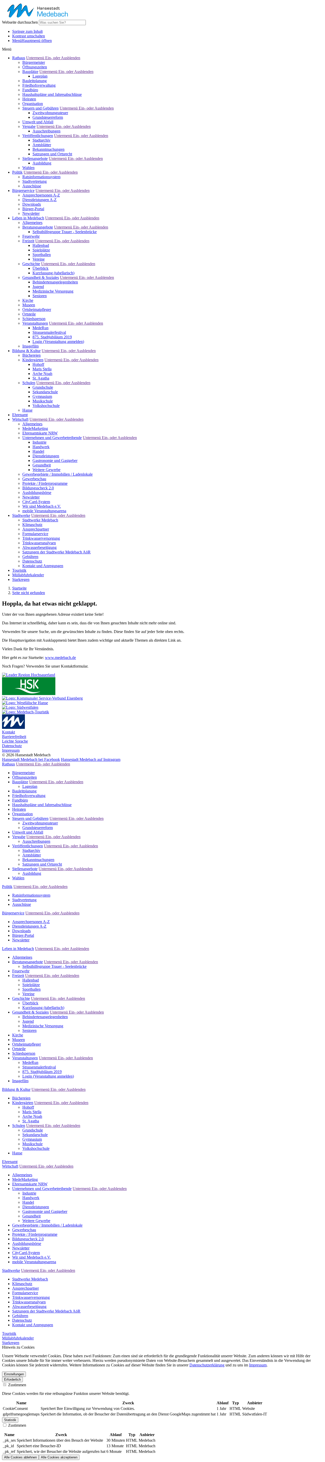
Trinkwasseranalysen (39, 543)
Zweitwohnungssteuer (50, 113)
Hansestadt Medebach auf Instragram (90, 759)
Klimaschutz (32, 524)
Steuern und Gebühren (40, 108)
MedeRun (40, 328)
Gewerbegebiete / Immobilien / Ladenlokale (57, 474)
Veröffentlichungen (37, 135)
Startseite (19, 588)
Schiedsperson (33, 318)
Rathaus (18, 58)
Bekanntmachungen (48, 149)
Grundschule (42, 387)
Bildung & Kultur (26, 351)
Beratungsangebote (37, 227)
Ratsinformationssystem (41, 177)
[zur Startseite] (37, 17)
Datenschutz (32, 561)
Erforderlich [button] (12, 1379)
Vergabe (29, 126)
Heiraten (29, 99)
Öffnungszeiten (34, 67)
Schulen (28, 383)
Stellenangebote (35, 158)
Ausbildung (41, 163)
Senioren (39, 296)
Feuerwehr (31, 236)
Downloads (31, 204)
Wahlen (28, 167)
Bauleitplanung (34, 81)
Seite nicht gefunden (28, 593)
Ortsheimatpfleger (36, 309)
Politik (17, 172)
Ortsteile (29, 314)
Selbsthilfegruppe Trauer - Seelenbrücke (64, 232)
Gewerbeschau (34, 479)
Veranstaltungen (35, 323)
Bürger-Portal (33, 209)
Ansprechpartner (35, 529)
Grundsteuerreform (47, 117)
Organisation (32, 103)
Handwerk (41, 447)
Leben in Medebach (28, 218)
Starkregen (20, 579)
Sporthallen (41, 254)
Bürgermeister (33, 62)
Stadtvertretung (34, 181)
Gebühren (30, 556)
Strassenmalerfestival (49, 332)
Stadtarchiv (41, 140)
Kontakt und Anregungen (42, 566)
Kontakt (8, 732)
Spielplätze (41, 250)
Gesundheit (41, 465)
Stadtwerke (21, 515)
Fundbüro (30, 90)
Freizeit (28, 241)
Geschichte (31, 264)
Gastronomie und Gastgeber (54, 460)
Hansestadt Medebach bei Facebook (31, 759)
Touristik (19, 570)
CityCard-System (36, 502)
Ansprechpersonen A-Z (41, 195)
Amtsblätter (41, 145)
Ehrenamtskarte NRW (40, 433)
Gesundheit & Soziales (40, 277)
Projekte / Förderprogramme (45, 483)
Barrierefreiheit (14, 736)
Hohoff (38, 364)
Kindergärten (32, 360)
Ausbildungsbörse (36, 492)
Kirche (27, 300)
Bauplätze (30, 71)
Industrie (39, 442)
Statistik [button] (10, 1420)
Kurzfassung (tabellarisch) (53, 273)
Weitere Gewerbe (46, 470)
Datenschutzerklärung (206, 1365)
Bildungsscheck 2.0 (38, 488)
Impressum (11, 750)
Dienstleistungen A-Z (39, 200)
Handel (38, 451)
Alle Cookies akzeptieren (59, 1457)
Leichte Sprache (15, 741)
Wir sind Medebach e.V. (41, 506)
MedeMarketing (35, 428)
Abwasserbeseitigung (39, 547)
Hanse (27, 410)
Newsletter (31, 213)
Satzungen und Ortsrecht (52, 154)
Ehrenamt (20, 415)
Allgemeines (32, 222)
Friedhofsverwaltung (39, 85)
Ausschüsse (31, 186)
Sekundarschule (45, 392)
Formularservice (35, 534)
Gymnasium (42, 396)
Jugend (38, 286)
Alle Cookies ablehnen (20, 1457)
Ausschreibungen (46, 131)
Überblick (40, 268)
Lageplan (39, 76)
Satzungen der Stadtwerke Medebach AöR (56, 552)
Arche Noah (42, 373)
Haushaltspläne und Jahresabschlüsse (52, 94)
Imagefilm (30, 346)
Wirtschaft (20, 419)
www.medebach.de (60, 657)
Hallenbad (40, 245)
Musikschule (42, 401)
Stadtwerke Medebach (40, 520)
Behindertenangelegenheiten (55, 282)
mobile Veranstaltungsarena (44, 511)
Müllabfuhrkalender (28, 575)
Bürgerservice (23, 190)
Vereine (38, 259)
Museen (28, 305)
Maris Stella (42, 369)
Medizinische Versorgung (52, 291)
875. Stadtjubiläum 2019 (52, 337)
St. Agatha (40, 378)
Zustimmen (16, 1385)
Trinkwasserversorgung (41, 538)
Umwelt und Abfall (37, 122)
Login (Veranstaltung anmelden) (58, 341)
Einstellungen (14, 1374)
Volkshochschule (46, 405)
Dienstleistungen (45, 456)
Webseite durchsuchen (20, 22)
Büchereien (31, 355)
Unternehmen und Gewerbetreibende (52, 437)
